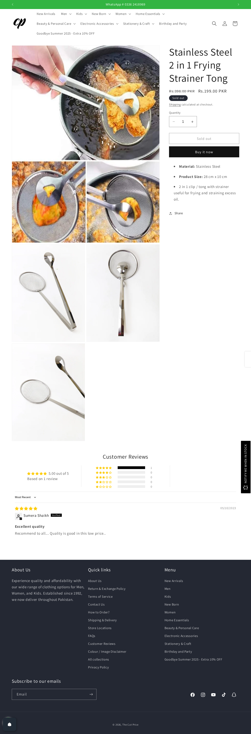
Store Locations (100, 628)
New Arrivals (174, 580)
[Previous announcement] (12, 4)
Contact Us (96, 604)
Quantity (175, 113)
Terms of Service (100, 596)
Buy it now (204, 152)
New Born (172, 604)
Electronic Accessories (181, 635)
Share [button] (179, 213)
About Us (95, 580)
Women (170, 612)
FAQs (91, 635)
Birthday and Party (178, 651)
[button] (65, 14)
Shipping (175, 104)
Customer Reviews (101, 643)
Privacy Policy (98, 667)
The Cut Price (130, 724)
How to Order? (98, 612)
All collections (98, 659)
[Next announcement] (238, 4)
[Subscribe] (91, 694)
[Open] (9, 724)
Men (168, 588)
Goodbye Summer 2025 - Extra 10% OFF (193, 659)
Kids (168, 596)
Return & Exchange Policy (107, 588)
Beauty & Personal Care (182, 628)
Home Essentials (177, 620)
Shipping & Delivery (102, 620)
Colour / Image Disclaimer (107, 651)
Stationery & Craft (178, 643)
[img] (26, 508)
